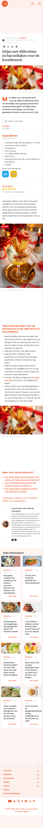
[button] (36, 771)
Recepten (23, 38)
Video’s (6, 790)
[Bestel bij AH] (5, 174)
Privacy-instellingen (11, 793)
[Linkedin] (15, 540)
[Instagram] (12, 540)
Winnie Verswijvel (11, 38)
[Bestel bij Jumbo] (13, 174)
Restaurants (8, 778)
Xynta (25, 811)
